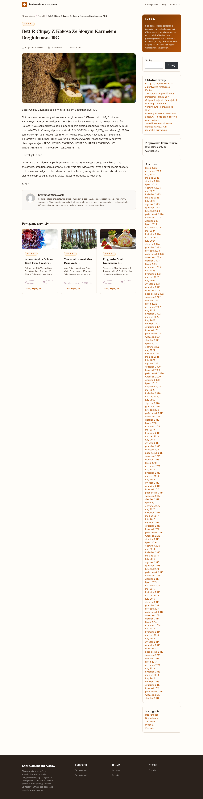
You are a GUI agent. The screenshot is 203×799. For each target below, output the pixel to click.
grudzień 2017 (152, 486)
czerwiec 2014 (152, 625)
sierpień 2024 (152, 220)
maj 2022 (150, 310)
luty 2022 (150, 320)
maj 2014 (150, 628)
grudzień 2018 (152, 446)
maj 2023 (150, 270)
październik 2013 (154, 651)
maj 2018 (150, 469)
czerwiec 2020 (153, 386)
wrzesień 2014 (152, 615)
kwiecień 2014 (152, 631)
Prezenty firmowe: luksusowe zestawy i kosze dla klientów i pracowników (161, 116)
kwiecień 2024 (153, 234)
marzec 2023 (152, 277)
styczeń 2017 (152, 522)
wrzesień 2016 (152, 535)
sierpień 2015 (152, 578)
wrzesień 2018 (152, 456)
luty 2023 (150, 280)
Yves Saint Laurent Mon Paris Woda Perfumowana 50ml (78, 263)
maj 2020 (150, 390)
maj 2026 (150, 174)
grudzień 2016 (152, 525)
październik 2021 (154, 333)
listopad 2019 (152, 409)
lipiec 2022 (151, 303)
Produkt (28, 24)
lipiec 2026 (151, 167)
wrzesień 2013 (152, 655)
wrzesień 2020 (153, 376)
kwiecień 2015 (152, 592)
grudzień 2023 (153, 247)
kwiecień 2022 (153, 313)
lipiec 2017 (150, 502)
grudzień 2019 (152, 406)
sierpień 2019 (152, 419)
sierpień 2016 (152, 539)
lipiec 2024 (151, 224)
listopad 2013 (152, 648)
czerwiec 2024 (153, 227)
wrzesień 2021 (152, 336)
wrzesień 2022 (153, 297)
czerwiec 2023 (153, 267)
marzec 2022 (152, 317)
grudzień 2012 (152, 685)
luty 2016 (150, 559)
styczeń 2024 (152, 244)
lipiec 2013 (151, 661)
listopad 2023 (152, 250)
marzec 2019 (152, 436)
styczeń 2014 (152, 641)
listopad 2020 (152, 370)
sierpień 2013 (152, 658)
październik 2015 (154, 572)
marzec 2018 (152, 476)
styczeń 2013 (152, 681)
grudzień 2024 (153, 207)
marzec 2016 (152, 555)
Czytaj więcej (31, 288)
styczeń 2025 (152, 204)
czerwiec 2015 (152, 585)
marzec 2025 (152, 197)
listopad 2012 (152, 688)
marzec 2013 (152, 675)
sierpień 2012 (152, 698)
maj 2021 (150, 350)
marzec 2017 (152, 515)
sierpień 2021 (152, 340)
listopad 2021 (152, 330)
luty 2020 (150, 399)
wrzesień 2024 (153, 217)
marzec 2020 (152, 396)
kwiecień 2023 (153, 274)
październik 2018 (154, 453)
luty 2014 (150, 638)
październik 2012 (154, 691)
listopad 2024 (152, 211)
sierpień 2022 (152, 300)
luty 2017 (150, 519)
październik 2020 (154, 373)
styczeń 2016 (152, 562)
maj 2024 (150, 230)
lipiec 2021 (151, 343)
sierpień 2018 (152, 459)
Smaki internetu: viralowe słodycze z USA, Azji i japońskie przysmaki (158, 126)
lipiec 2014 (151, 622)
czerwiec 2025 (153, 187)
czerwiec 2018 (152, 466)
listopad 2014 (152, 608)
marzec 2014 (152, 635)
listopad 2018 (152, 449)
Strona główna (151, 4)
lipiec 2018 (151, 462)
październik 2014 (154, 612)
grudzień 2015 (152, 565)
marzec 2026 (152, 177)
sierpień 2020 (152, 380)
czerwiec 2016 (152, 545)
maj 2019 (150, 429)
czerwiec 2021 (152, 346)
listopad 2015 (152, 569)
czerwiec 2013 (152, 665)
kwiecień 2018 (152, 472)
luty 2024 (150, 240)
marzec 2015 (152, 595)
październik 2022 (154, 293)
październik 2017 (154, 492)
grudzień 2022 (153, 287)
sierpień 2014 (152, 618)
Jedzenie (150, 721)
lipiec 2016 (151, 542)
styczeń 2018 (152, 482)
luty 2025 (150, 201)
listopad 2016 (152, 529)
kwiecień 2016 (152, 552)
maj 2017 (150, 509)
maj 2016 (150, 549)
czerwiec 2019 (152, 426)
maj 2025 (150, 191)
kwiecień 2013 (152, 671)
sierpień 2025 (152, 181)
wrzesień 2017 (152, 496)
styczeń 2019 (152, 443)
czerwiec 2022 (153, 307)
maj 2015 (150, 588)
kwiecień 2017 (152, 512)
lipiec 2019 (151, 423)
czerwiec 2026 (153, 171)
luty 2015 (150, 598)
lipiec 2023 (151, 264)
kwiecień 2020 (153, 393)
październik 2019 (154, 413)
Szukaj (148, 60)
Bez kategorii (152, 714)
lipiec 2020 (151, 383)
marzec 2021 (152, 356)
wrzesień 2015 (152, 575)
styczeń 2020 (152, 403)
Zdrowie (149, 728)
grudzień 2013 (152, 645)
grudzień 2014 (152, 605)
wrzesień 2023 (153, 257)
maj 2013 (150, 668)
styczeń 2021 (152, 363)
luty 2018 (150, 479)
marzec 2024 (152, 237)
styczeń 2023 (152, 283)
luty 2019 (150, 439)
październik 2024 (154, 214)
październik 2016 (154, 532)
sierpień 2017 (152, 499)
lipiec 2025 (151, 184)
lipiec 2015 (151, 582)
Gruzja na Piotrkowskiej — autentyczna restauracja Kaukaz (159, 87)
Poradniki (174, 4)
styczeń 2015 (152, 602)
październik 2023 (154, 254)
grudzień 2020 (153, 366)
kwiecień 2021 (152, 353)
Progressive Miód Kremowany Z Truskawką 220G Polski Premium (116, 265)
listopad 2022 (152, 290)
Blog (164, 4)
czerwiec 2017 (152, 506)
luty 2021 (150, 360)
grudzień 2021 (152, 327)
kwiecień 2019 (152, 433)
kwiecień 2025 (153, 194)
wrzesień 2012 (152, 694)
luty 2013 (150, 678)
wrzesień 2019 (152, 416)
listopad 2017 (152, 489)
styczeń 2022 (152, 323)
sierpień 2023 (152, 260)
